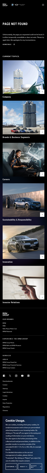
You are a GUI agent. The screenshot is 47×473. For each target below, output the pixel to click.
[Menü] (43, 5)
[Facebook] (4, 375)
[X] (10, 375)
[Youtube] (22, 375)
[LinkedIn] (28, 375)
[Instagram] (16, 375)
